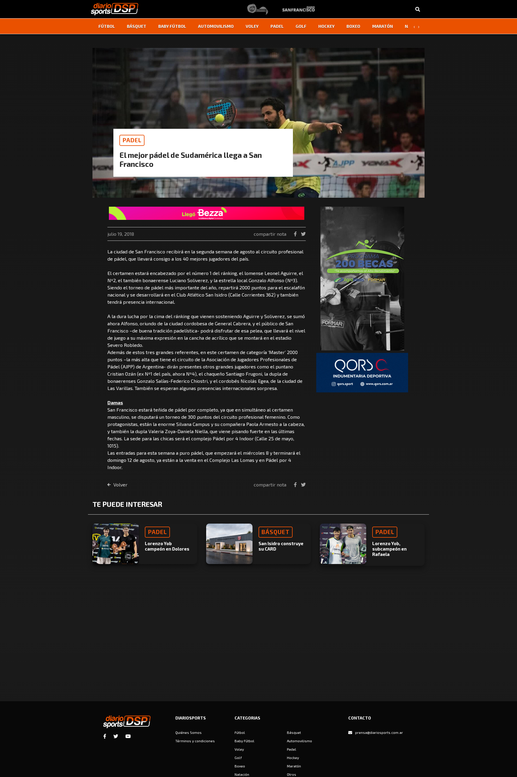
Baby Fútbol (172, 26)
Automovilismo (216, 26)
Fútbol (106, 26)
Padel (277, 26)
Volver (119, 484)
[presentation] (414, 26)
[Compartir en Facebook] (296, 234)
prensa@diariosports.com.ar (379, 732)
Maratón (382, 26)
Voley (252, 26)
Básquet (136, 26)
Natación (242, 774)
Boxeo (353, 26)
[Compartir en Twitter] (303, 234)
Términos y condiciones (195, 741)
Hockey (326, 26)
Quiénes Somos (188, 732)
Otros (291, 774)
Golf (301, 26)
